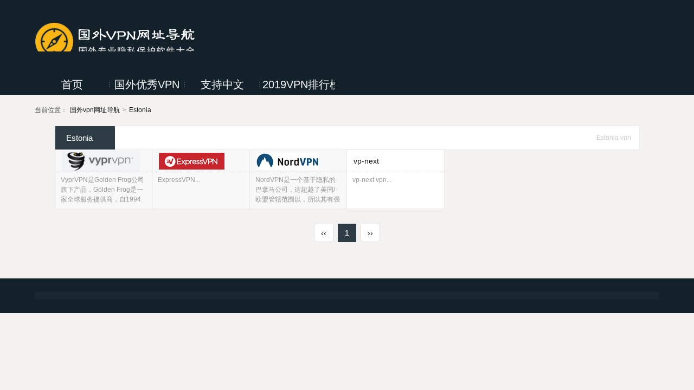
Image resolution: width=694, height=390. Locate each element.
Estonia (140, 110)
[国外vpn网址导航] (116, 40)
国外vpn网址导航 (95, 110)
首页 (72, 84)
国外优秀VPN (146, 84)
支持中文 (222, 84)
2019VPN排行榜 (298, 84)
